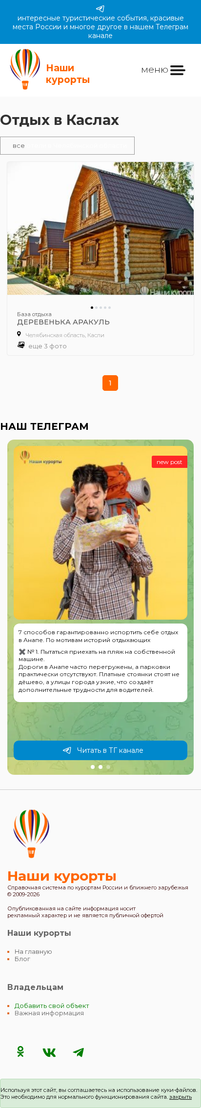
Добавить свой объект (52, 1005)
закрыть (180, 1096)
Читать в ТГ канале (110, 750)
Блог (22, 959)
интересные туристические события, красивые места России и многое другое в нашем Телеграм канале (100, 27)
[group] (100, 607)
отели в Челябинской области (70, 145)
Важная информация (49, 1013)
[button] (93, 767)
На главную (33, 951)
